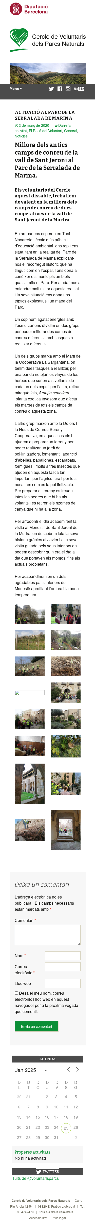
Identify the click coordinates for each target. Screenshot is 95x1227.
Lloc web (23, 983)
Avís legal (59, 1218)
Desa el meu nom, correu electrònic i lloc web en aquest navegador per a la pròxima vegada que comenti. (46, 1002)
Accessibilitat (38, 1218)
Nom (20, 955)
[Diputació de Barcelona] (29, 11)
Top (89, 1220)
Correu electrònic (25, 970)
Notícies (21, 135)
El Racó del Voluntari (45, 130)
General (70, 130)
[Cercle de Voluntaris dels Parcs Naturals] (48, 41)
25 (66, 1128)
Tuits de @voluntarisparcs (35, 1178)
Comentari (25, 920)
